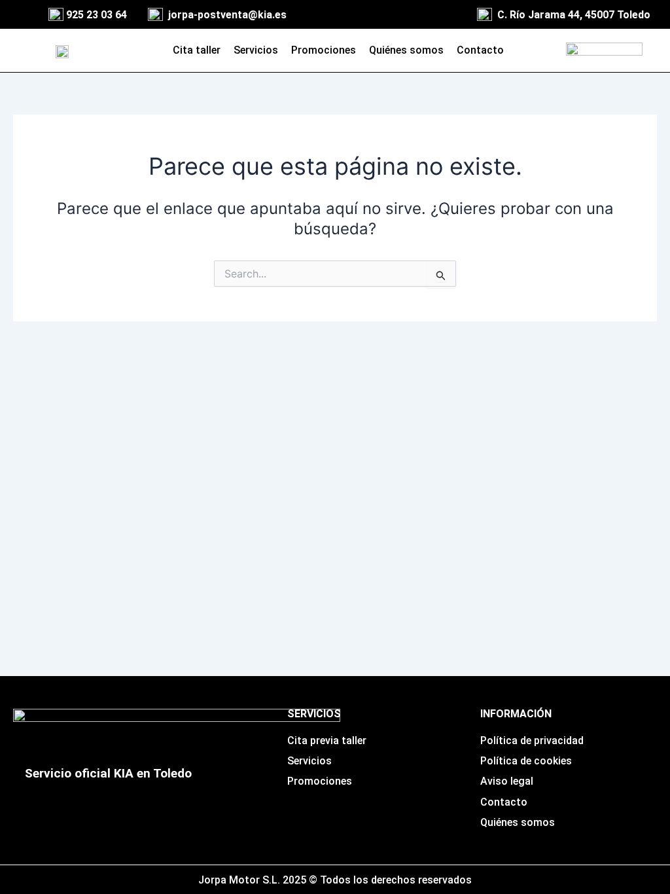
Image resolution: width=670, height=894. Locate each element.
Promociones (323, 50)
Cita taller (196, 50)
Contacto (480, 50)
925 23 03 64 (96, 15)
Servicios (256, 50)
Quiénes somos (406, 50)
